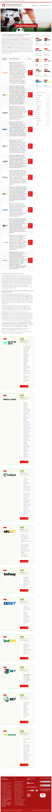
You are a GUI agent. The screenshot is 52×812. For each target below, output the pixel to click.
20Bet (12, 155)
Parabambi (43, 120)
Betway (27, 296)
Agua (43, 103)
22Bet (12, 219)
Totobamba (43, 105)
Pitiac (43, 122)
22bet (30, 322)
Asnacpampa (43, 95)
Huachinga (43, 101)
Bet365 (12, 43)
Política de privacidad (46, 810)
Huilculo (43, 114)
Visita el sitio (30, 73)
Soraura (43, 97)
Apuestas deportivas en (6, 775)
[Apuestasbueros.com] (13, 5)
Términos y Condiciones (36, 810)
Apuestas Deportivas (44, 5)
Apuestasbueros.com (26, 39)
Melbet (12, 187)
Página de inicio (34, 5)
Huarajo (43, 116)
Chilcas (43, 99)
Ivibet (12, 170)
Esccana (43, 110)
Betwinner (13, 235)
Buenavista (43, 118)
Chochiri (43, 112)
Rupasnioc (43, 108)
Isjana (43, 125)
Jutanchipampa (24, 342)
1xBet (12, 122)
